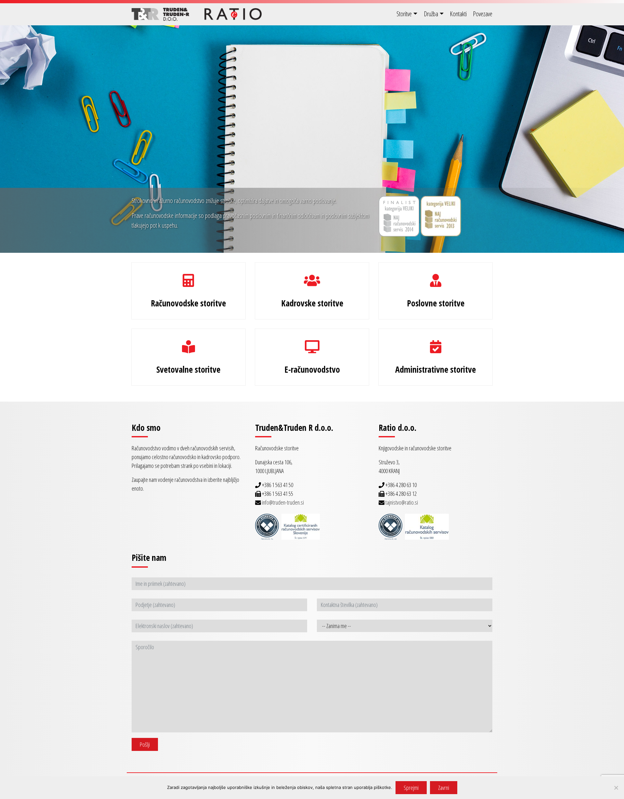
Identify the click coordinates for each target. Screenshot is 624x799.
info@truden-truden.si (283, 502)
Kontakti (458, 13)
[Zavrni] (616, 787)
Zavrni (443, 788)
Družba (431, 13)
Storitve (404, 13)
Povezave (482, 13)
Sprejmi (411, 788)
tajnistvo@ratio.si (401, 502)
